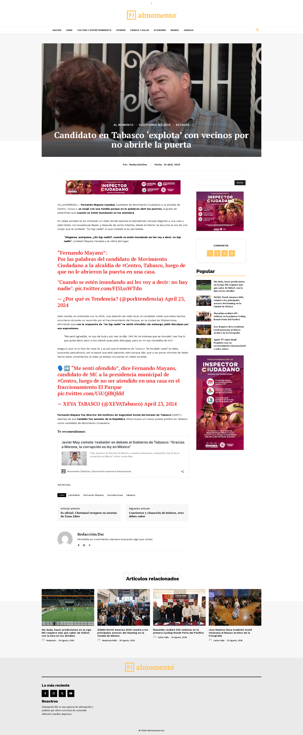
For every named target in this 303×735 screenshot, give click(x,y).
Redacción (51, 640)
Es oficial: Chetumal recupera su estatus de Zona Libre (89, 514)
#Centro (131, 265)
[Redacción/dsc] (65, 539)
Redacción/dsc (138, 164)
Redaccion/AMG (109, 640)
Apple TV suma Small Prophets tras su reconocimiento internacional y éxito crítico (230, 344)
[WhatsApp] (232, 253)
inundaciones (115, 495)
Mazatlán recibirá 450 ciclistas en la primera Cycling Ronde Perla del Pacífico (230, 316)
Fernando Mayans (93, 495)
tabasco (131, 495)
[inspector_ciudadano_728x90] (123, 193)
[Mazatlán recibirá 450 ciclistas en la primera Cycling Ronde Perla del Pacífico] (203, 316)
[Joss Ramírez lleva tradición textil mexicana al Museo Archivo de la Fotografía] (203, 330)
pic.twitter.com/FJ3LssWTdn (108, 288)
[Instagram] (84, 544)
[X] (89, 544)
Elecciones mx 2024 (155, 125)
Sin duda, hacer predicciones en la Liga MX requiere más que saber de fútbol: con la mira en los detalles (229, 286)
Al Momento (124, 125)
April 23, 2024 (160, 403)
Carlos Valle (163, 637)
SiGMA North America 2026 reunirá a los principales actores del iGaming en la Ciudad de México (228, 302)
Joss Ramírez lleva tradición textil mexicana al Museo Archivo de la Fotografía (229, 329)
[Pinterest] (224, 253)
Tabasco (72, 208)
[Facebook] (78, 544)
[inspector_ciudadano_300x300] (220, 230)
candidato (74, 495)
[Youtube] (70, 693)
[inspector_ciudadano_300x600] (220, 449)
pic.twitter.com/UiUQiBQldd (90, 393)
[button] (236, 30)
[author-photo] (44, 640)
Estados (183, 125)
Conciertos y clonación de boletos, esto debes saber (156, 514)
